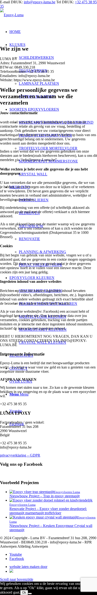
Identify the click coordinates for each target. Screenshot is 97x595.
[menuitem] (58, 83)
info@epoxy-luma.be (39, 2)
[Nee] (30, 593)
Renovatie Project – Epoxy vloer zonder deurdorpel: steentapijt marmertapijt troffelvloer (48, 511)
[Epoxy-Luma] (12, 15)
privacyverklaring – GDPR (20, 455)
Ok (24, 592)
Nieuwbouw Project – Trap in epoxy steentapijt (44, 496)
